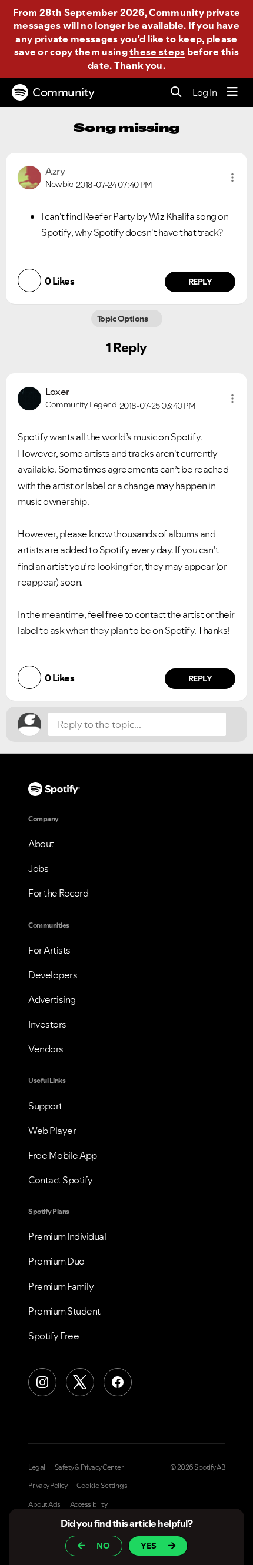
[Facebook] (118, 1382)
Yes (149, 1545)
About (41, 843)
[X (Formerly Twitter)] (80, 1382)
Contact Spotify (60, 1179)
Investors (47, 1024)
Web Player (52, 1130)
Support (45, 1105)
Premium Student (64, 1311)
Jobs (38, 868)
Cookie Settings (102, 1485)
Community (63, 92)
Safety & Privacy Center (89, 1467)
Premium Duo (56, 1261)
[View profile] (29, 176)
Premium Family (61, 1286)
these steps (157, 51)
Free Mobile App (62, 1155)
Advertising (52, 999)
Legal (36, 1467)
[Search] (176, 92)
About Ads (44, 1504)
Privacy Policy (47, 1485)
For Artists (49, 950)
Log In (204, 92)
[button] (232, 177)
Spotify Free (53, 1335)
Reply (200, 281)
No (103, 1545)
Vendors (46, 1048)
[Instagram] (42, 1382)
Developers (52, 974)
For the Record (58, 893)
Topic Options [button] (123, 319)
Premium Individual (67, 1236)
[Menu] (232, 92)
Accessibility (89, 1504)
